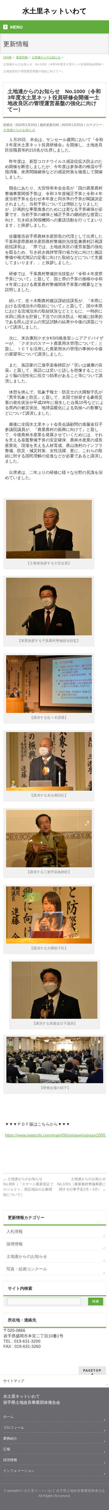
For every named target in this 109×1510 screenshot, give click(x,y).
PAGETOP (92, 1370)
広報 (6, 1449)
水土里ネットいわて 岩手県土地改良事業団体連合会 (64, 1491)
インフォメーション (19, 1471)
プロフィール (13, 1428)
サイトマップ (13, 1381)
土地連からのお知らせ (19, 130)
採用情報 (14, 1244)
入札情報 (14, 1231)
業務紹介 (10, 1438)
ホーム (8, 1417)
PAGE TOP (101, 1459)
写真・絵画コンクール (26, 1269)
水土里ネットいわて (54, 11)
